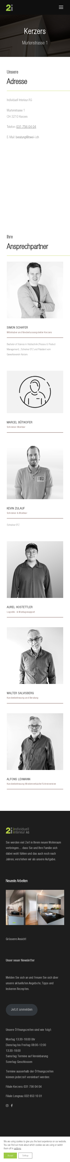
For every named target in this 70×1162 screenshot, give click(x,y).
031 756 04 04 (33, 1087)
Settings (25, 1155)
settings (17, 1148)
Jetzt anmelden (21, 1010)
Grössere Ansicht (16, 939)
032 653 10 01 (33, 1096)
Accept (10, 1155)
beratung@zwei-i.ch (27, 137)
